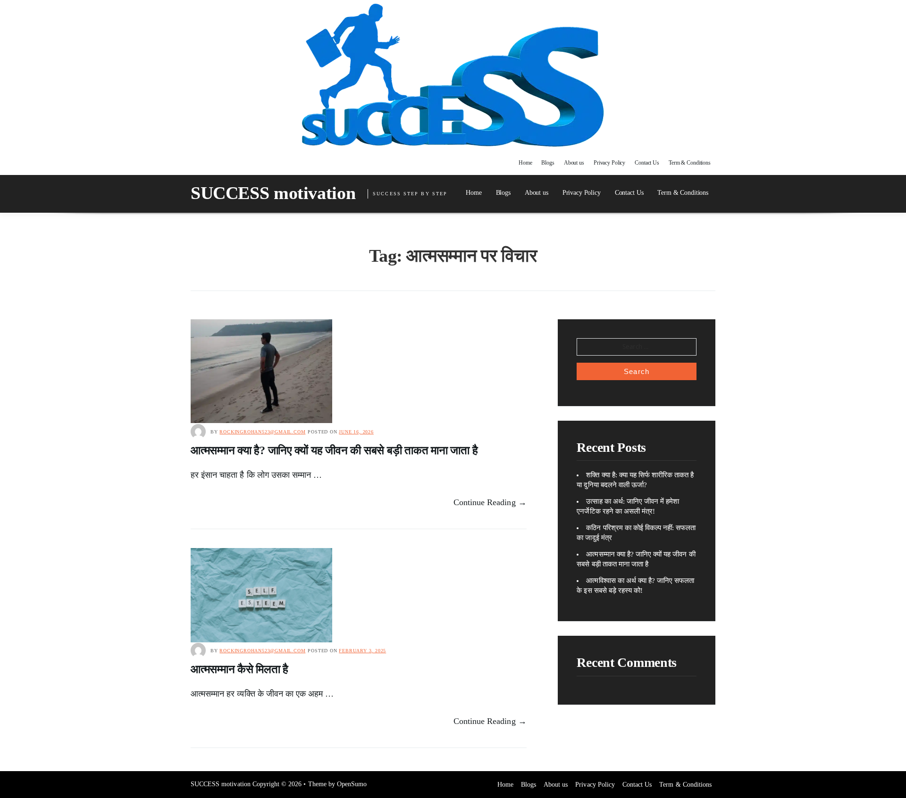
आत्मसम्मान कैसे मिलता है (239, 669)
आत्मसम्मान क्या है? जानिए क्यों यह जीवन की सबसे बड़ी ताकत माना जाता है (334, 450)
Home (525, 162)
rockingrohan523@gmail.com (262, 431)
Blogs (547, 162)
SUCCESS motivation (273, 193)
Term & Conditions (690, 162)
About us (574, 162)
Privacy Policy (609, 162)
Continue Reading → (490, 502)
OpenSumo (352, 784)
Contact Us (647, 162)
